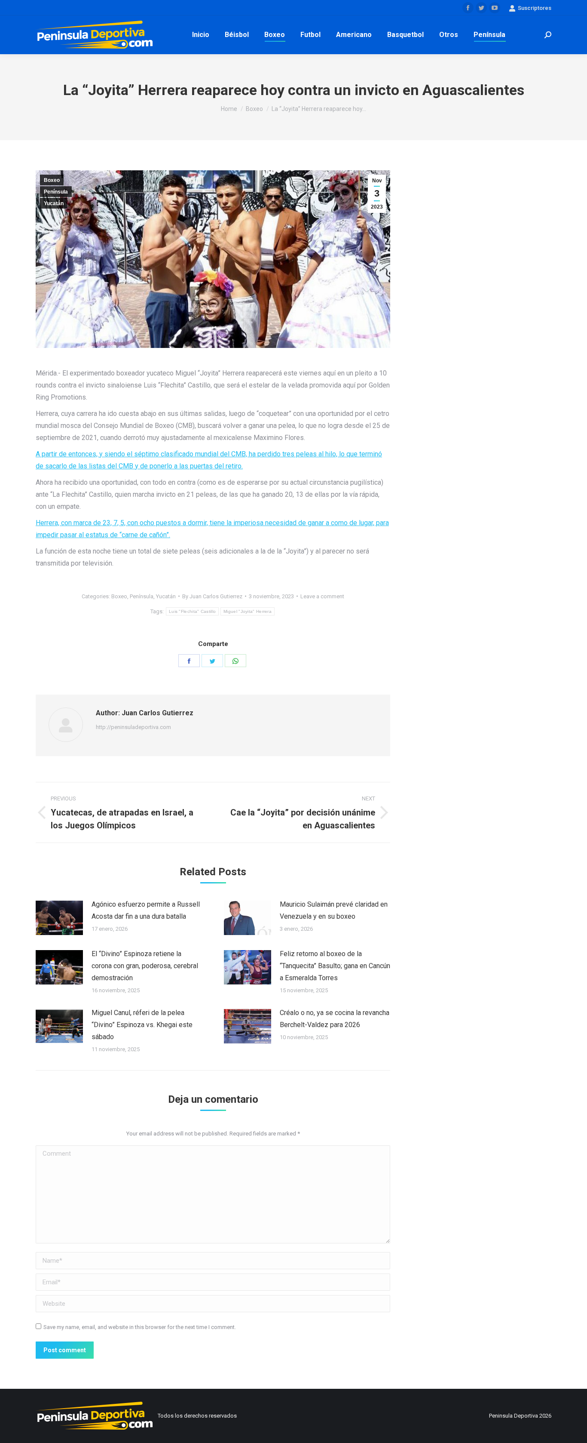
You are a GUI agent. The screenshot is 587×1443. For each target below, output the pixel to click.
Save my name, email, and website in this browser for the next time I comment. (139, 1327)
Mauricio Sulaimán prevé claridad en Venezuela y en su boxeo (334, 910)
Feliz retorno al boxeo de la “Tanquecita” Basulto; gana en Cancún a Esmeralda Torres (335, 966)
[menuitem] (200, 34)
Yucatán (54, 203)
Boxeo (52, 180)
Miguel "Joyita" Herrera (247, 611)
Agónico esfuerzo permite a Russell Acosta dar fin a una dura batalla (146, 910)
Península (56, 192)
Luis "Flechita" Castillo (192, 611)
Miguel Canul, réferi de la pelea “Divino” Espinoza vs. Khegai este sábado (142, 1025)
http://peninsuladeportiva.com (133, 727)
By (212, 596)
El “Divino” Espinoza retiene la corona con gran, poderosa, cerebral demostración (145, 966)
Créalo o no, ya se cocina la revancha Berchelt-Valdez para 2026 (334, 1019)
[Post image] (59, 918)
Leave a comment (322, 596)
